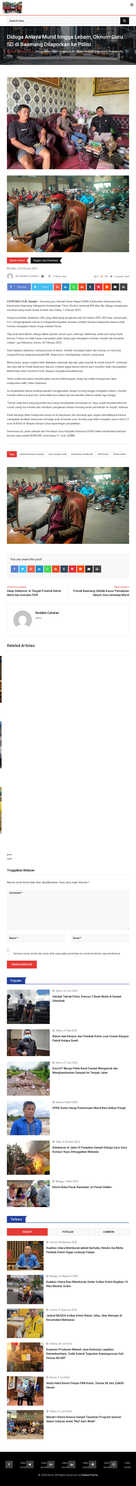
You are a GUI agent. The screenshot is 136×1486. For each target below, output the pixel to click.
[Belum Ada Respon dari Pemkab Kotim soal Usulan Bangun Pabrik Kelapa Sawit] (28, 1042)
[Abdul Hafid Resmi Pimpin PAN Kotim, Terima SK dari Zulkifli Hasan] (25, 1391)
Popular (68, 1231)
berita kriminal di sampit (32, 454)
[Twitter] (23, 569)
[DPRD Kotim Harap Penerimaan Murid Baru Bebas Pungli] (28, 1118)
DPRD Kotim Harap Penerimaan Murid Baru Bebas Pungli (89, 1108)
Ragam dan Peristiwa (45, 260)
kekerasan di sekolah (82, 454)
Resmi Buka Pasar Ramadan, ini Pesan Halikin (82, 1187)
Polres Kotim (119, 454)
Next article (121, 587)
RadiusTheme (90, 1475)
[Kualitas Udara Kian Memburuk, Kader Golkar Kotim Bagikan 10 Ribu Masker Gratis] (25, 1289)
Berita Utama (26, 51)
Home (12, 51)
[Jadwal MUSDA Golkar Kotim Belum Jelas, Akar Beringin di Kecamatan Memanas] (25, 1323)
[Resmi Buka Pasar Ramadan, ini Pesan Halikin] (28, 1193)
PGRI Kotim (103, 454)
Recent (27, 1231)
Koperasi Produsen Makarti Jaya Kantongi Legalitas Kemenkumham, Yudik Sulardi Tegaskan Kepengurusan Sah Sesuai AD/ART (84, 1354)
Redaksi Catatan (47, 613)
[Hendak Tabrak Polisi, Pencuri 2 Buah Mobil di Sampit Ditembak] (28, 1007)
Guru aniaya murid (58, 454)
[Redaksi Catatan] (42, 276)
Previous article (17, 587)
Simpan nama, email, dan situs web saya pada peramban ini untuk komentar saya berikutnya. (67, 953)
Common (108, 1231)
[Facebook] (14, 569)
